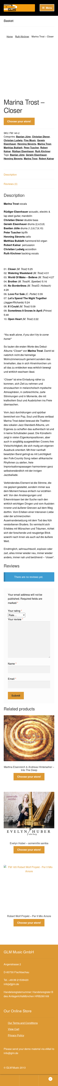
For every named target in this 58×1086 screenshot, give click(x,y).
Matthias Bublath (13, 147)
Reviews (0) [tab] (10, 184)
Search (29, 1080)
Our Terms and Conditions (23, 1023)
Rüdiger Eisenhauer (23, 151)
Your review (15, 619)
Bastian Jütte (23, 136)
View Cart (13, 1029)
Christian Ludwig (13, 140)
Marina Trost (44, 143)
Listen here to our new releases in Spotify (27, 19)
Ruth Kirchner (22, 36)
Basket (45, 1077)
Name (12, 663)
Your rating (15, 611)
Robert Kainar (46, 158)
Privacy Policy (16, 1035)
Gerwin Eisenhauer (36, 154)
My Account (9, 1080)
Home (10, 36)
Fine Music (30, 140)
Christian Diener (41, 136)
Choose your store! (19, 121)
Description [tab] (10, 174)
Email (12, 679)
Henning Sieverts (26, 143)
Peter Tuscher (31, 147)
